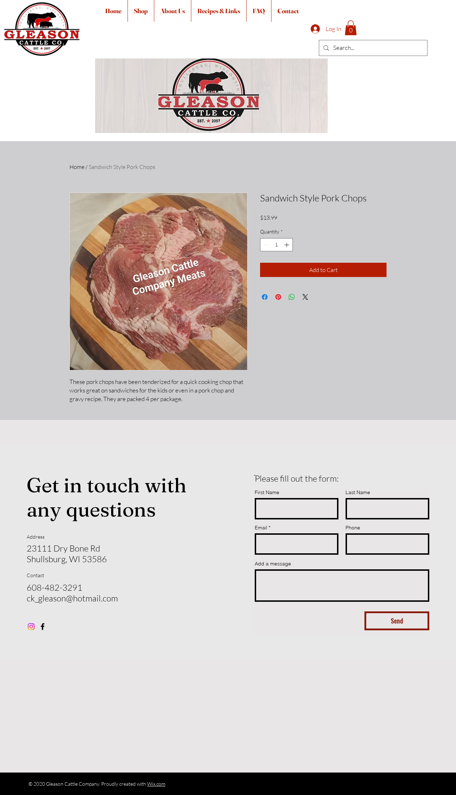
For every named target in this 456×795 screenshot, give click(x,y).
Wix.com (156, 784)
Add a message (273, 563)
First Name (267, 492)
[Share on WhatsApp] (291, 297)
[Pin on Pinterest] (278, 297)
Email (261, 527)
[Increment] (287, 244)
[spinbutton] (276, 244)
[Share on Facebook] (264, 297)
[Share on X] (305, 297)
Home (76, 166)
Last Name (358, 492)
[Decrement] (265, 244)
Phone (353, 527)
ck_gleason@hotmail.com (72, 598)
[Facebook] (42, 626)
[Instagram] (31, 626)
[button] (350, 27)
